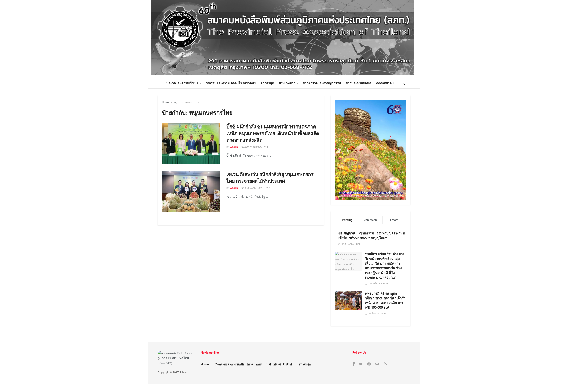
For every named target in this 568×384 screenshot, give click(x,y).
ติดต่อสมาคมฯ (385, 83)
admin (234, 147)
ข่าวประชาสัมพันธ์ (358, 83)
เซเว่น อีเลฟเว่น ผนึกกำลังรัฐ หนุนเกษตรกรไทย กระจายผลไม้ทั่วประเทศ (269, 178)
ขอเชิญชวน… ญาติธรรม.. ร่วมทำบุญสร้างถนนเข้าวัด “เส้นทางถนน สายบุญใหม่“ (371, 235)
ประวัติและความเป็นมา (182, 83)
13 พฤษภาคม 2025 (253, 188)
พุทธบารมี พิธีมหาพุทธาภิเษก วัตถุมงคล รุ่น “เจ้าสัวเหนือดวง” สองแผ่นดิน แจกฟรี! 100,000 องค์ (385, 300)
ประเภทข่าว (287, 83)
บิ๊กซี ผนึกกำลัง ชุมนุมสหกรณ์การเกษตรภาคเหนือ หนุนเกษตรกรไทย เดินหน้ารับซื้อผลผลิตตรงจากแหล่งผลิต (272, 133)
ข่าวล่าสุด (267, 83)
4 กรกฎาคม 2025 (252, 147)
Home (165, 102)
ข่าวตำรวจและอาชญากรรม (322, 83)
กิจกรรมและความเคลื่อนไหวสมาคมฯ (230, 83)
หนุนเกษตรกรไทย (191, 102)
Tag (175, 102)
